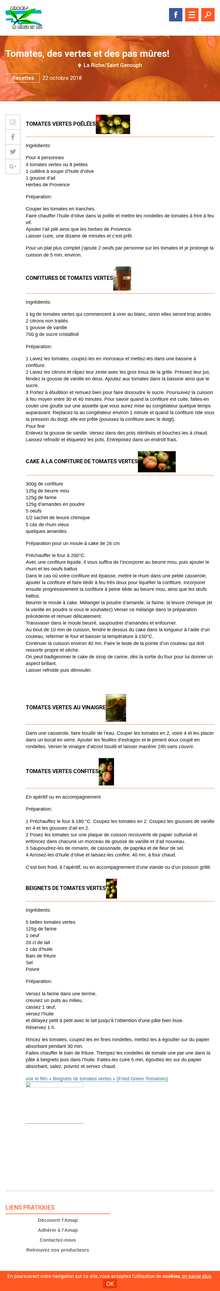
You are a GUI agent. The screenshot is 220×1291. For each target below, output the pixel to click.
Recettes (23, 78)
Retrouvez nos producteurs (57, 1250)
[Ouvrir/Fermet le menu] (192, 14)
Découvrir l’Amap (58, 1220)
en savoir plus (196, 1276)
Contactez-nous (58, 1240)
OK (110, 1283)
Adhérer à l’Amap (58, 1230)
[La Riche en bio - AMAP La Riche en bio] (24, 17)
